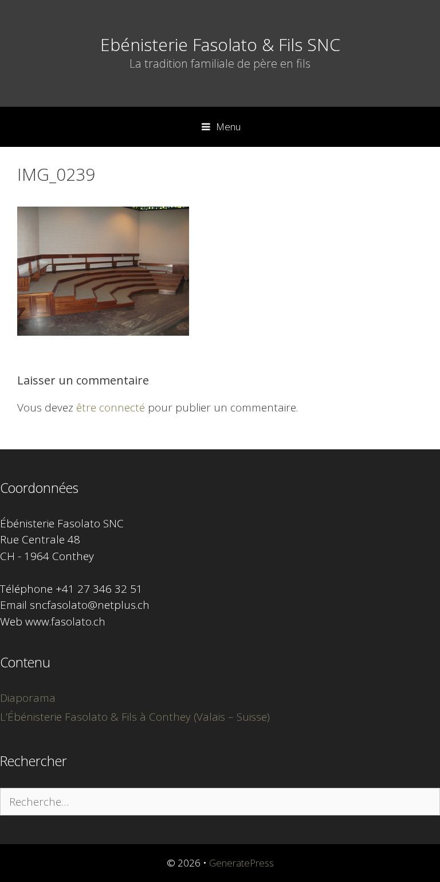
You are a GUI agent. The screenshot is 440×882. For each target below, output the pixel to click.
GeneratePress (241, 862)
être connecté (110, 407)
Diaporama (28, 697)
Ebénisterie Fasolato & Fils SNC (220, 44)
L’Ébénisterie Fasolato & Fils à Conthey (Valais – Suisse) (135, 716)
